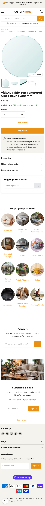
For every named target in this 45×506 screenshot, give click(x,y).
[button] (6, 83)
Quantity (4, 109)
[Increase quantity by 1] (22, 114)
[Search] (40, 18)
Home (3, 29)
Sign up (33, 408)
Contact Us (38, 498)
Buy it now (22, 130)
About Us (13, 498)
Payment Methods (25, 498)
